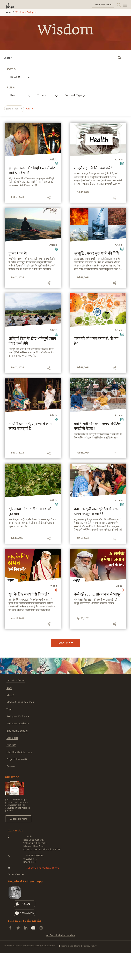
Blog (9, 688)
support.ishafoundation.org (42, 868)
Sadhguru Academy (17, 723)
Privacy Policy (90, 945)
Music (10, 695)
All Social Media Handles (60, 935)
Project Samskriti (16, 759)
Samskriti (12, 738)
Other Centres (16, 874)
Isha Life (11, 745)
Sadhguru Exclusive (17, 716)
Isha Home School (17, 730)
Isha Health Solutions (19, 752)
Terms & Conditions (70, 945)
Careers (10, 766)
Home (8, 12)
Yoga (9, 709)
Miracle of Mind (15, 680)
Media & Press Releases (20, 702)
